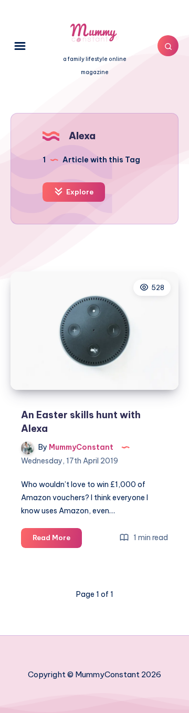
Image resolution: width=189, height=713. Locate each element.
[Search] (168, 45)
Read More (57, 540)
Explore (79, 192)
